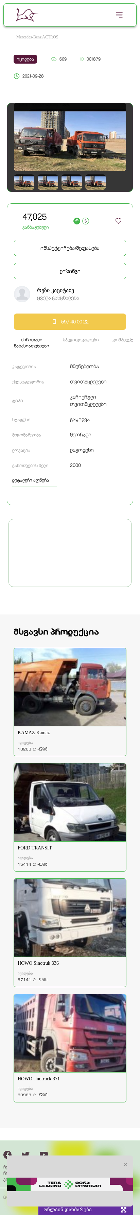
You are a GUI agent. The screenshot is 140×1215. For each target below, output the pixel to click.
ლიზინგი (70, 271)
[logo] (27, 15)
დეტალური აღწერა (30, 480)
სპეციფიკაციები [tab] (81, 339)
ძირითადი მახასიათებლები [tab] (31, 342)
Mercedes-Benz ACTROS (37, 37)
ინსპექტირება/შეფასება (70, 248)
